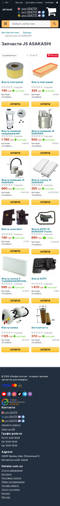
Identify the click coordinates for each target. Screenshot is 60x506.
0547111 (29, 8)
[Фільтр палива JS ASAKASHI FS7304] (15, 315)
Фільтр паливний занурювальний (11, 132)
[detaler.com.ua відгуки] (13, 402)
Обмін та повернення (13, 482)
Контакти (49, 2)
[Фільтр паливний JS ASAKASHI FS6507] (45, 118)
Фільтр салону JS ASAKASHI (41, 181)
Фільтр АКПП (38, 278)
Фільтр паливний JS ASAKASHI (42, 132)
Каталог (6, 493)
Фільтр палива (9, 327)
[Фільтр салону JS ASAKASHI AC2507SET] (45, 167)
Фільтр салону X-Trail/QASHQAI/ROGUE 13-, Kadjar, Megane (13, 279)
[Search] (54, 23)
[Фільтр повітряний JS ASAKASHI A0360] (45, 70)
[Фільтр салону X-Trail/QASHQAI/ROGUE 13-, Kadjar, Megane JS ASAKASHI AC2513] (15, 266)
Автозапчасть (39, 327)
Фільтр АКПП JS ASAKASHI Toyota (41, 230)
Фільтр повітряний (12, 82)
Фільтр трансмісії (11, 229)
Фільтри (54, 55)
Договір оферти (10, 485)
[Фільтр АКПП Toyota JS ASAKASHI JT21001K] (45, 217)
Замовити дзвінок (11, 425)
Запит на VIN (8, 429)
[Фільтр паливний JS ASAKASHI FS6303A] (15, 167)
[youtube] (4, 394)
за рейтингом (8, 55)
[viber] (9, 394)
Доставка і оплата (34, 2)
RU (7, 2)
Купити (15, 104)
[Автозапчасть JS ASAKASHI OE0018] (45, 315)
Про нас (19, 2)
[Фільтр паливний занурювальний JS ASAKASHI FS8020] (15, 118)
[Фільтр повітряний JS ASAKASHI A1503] (15, 70)
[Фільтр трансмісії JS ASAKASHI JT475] (15, 217)
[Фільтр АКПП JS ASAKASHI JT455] (45, 266)
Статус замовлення (12, 470)
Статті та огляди (11, 489)
